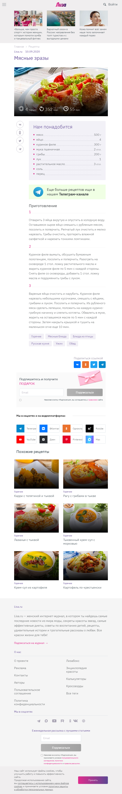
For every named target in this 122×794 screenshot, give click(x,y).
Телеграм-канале (74, 194)
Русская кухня (40, 343)
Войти (113, 4)
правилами (93, 400)
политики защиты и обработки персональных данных (41, 788)
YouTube (31, 439)
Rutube (99, 428)
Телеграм (31, 428)
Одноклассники (78, 428)
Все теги (72, 693)
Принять (93, 780)
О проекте (21, 661)
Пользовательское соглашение (27, 691)
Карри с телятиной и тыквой (34, 496)
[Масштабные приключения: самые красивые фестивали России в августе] (94, 18)
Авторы (19, 682)
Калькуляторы (76, 679)
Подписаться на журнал (29, 643)
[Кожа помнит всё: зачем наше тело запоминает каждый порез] (61, 18)
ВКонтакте (55, 428)
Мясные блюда (57, 336)
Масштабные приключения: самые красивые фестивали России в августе (91, 34)
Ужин (59, 343)
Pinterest (77, 439)
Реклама (20, 668)
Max (98, 439)
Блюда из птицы (83, 336)
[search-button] (104, 4)
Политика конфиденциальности (29, 702)
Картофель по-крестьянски (82, 587)
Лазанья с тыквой (26, 540)
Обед (72, 343)
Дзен (52, 439)
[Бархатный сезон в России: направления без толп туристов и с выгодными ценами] (28, 18)
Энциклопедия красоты (76, 670)
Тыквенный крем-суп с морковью (79, 541)
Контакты (21, 675)
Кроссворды (74, 686)
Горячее (36, 336)
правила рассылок (72, 763)
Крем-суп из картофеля (30, 587)
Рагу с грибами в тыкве (79, 496)
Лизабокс (72, 661)
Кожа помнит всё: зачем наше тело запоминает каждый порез (60, 32)
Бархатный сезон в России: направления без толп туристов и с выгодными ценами (28, 34)
